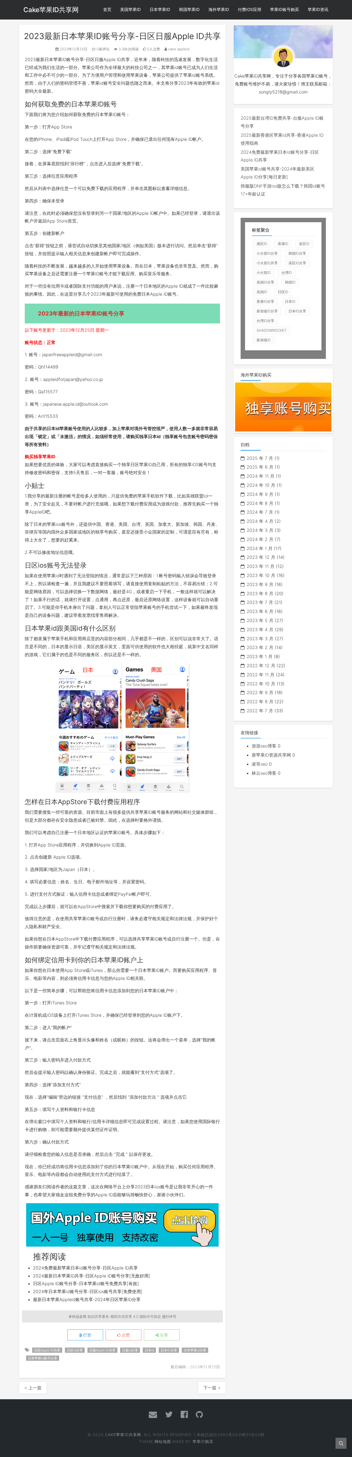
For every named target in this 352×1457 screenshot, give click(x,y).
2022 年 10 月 (261, 683)
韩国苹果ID (189, 9)
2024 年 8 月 (260, 503)
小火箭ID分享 (267, 253)
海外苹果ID (218, 9)
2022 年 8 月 (260, 701)
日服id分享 (130, 1350)
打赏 (86, 1335)
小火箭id (264, 272)
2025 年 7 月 (260, 458)
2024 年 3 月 (260, 530)
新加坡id (264, 340)
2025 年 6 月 (260, 467)
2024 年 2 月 (260, 539)
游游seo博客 (264, 746)
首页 (107, 9)
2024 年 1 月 (260, 548)
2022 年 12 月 (261, 665)
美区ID (304, 243)
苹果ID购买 (203, 1441)
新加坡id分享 (267, 311)
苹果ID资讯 (318, 9)
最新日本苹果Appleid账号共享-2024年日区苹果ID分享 (87, 1299)
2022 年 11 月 (260, 674)
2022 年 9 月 (260, 692)
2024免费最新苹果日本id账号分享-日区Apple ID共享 (85, 1268)
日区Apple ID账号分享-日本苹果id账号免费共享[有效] (86, 1283)
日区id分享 (75, 1350)
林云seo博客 (264, 773)
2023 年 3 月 (260, 638)
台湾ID (286, 272)
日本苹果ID (160, 9)
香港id (283, 243)
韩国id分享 (297, 253)
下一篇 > (212, 1387)
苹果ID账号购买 (284, 9)
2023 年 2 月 (260, 647)
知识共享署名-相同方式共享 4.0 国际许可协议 (124, 1316)
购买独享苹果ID (40, 456)
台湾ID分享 (265, 320)
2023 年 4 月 (260, 629)
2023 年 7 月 (260, 602)
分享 (163, 1335)
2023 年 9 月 (260, 584)
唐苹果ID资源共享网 (271, 755)
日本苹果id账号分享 (42, 1358)
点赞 (125, 1335)
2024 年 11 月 (260, 476)
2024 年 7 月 (260, 512)
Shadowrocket (272, 330)
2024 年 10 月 (261, 485)
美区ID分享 (297, 263)
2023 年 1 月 (260, 656)
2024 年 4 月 (260, 521)
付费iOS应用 (249, 9)
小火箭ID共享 (267, 263)
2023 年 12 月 (261, 557)
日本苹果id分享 (195, 1350)
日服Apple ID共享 (112, 59)
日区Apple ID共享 (47, 1350)
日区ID (283, 292)
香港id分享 (265, 301)
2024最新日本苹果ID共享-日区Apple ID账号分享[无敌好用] (91, 1276)
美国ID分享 (265, 282)
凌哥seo (260, 764)
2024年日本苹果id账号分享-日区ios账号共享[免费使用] (87, 1291)
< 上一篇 (33, 1387)
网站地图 (163, 1441)
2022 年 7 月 (260, 710)
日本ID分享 (169, 1350)
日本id (149, 1350)
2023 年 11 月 (260, 566)
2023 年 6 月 (260, 611)
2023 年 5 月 (260, 620)
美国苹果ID (130, 9)
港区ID (262, 243)
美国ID (262, 292)
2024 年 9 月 (260, 494)
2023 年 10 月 (261, 575)
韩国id (290, 282)
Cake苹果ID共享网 (51, 10)
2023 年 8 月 (260, 593)
